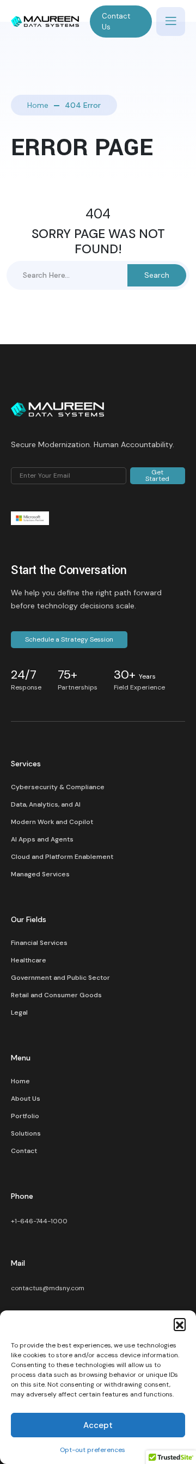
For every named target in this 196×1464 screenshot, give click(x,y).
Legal (19, 1012)
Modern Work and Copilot (52, 822)
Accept (98, 1425)
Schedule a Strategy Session (69, 639)
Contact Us (116, 21)
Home (37, 105)
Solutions (26, 1133)
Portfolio (25, 1116)
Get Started (157, 475)
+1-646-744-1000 (39, 1221)
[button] (179, 1324)
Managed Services (40, 874)
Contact (24, 1151)
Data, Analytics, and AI (46, 804)
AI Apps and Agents (42, 839)
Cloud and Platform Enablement (62, 856)
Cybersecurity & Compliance (58, 787)
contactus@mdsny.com (47, 1288)
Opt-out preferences (92, 1449)
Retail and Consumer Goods (56, 995)
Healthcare (28, 960)
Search (156, 275)
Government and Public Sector (60, 977)
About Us (25, 1098)
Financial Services (39, 943)
